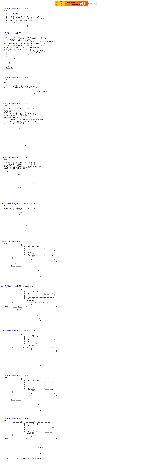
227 (2, 33)
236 (2, 418)
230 (2, 157)
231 (2, 204)
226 (2, 8)
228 (2, 77)
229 (2, 103)
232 (2, 241)
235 (2, 375)
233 (2, 286)
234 (2, 330)
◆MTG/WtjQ (12, 8)
